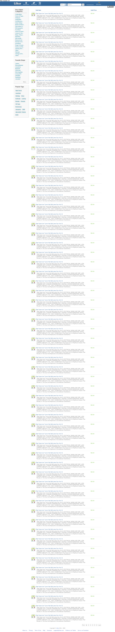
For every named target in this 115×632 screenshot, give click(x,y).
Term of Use (38, 630)
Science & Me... (19, 47)
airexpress (18, 109)
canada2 (17, 79)
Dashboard (34, 4)
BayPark (17, 68)
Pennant (23, 101)
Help (44, 630)
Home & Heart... (20, 31)
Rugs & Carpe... (19, 45)
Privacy (31, 630)
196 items (98, 4)
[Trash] (34, 15)
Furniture (18, 29)
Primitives (18, 43)
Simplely (17, 75)
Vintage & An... (19, 53)
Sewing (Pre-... (19, 48)
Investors (49, 630)
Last (99, 625)
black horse (19, 90)
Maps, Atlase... (19, 35)
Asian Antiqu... (19, 23)
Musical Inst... (19, 40)
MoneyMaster (19, 65)
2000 (23, 109)
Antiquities (18, 19)
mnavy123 (18, 74)
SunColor (18, 70)
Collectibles (18, 14)
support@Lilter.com (59, 630)
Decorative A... (19, 26)
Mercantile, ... (19, 38)
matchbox (18, 93)
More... (25, 82)
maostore (18, 67)
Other (17, 55)
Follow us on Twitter (70, 630)
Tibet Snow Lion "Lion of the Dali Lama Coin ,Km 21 (49, 13)
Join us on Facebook (83, 630)
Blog (40, 4)
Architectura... (19, 21)
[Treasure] (32, 15)
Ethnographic (19, 28)
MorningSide (19, 72)
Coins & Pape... (19, 16)
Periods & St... (19, 41)
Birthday (18, 96)
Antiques (17, 17)
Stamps (17, 52)
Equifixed (18, 77)
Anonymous (89, 4)
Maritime (17, 36)
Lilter (57, 628)
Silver (17, 50)
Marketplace (26, 4)
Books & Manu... (20, 24)
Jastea (17, 63)
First (83, 625)
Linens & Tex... (19, 33)
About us (24, 630)
